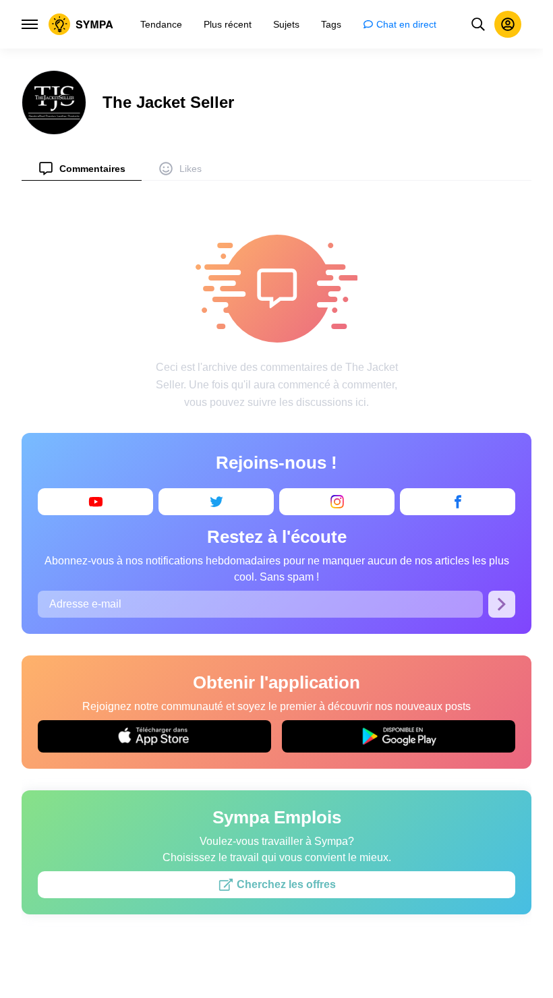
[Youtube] (95, 501)
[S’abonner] (501, 604)
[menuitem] (82, 168)
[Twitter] (216, 501)
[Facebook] (457, 501)
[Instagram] (337, 501)
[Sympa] (81, 24)
